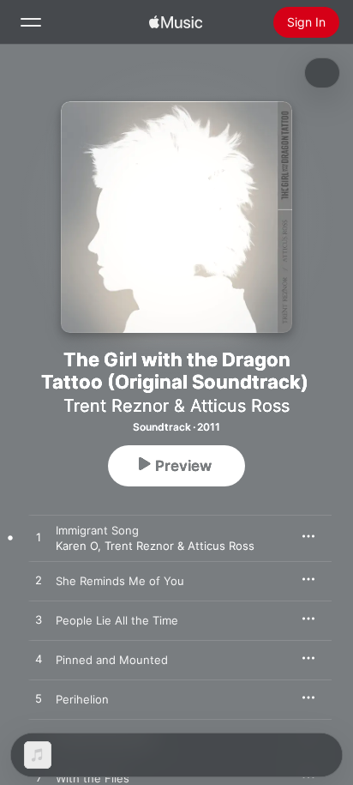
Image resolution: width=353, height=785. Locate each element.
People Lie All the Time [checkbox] (117, 620)
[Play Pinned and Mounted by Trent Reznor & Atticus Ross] (38, 659)
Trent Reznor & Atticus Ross (176, 406)
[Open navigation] (31, 22)
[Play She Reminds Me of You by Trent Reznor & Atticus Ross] (38, 581)
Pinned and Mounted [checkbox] (112, 660)
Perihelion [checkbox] (82, 699)
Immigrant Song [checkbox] (97, 530)
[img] (175, 22)
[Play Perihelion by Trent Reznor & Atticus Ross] (38, 699)
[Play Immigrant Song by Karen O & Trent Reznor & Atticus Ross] (38, 538)
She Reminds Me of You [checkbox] (120, 581)
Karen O (77, 546)
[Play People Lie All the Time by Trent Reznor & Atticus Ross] (38, 620)
